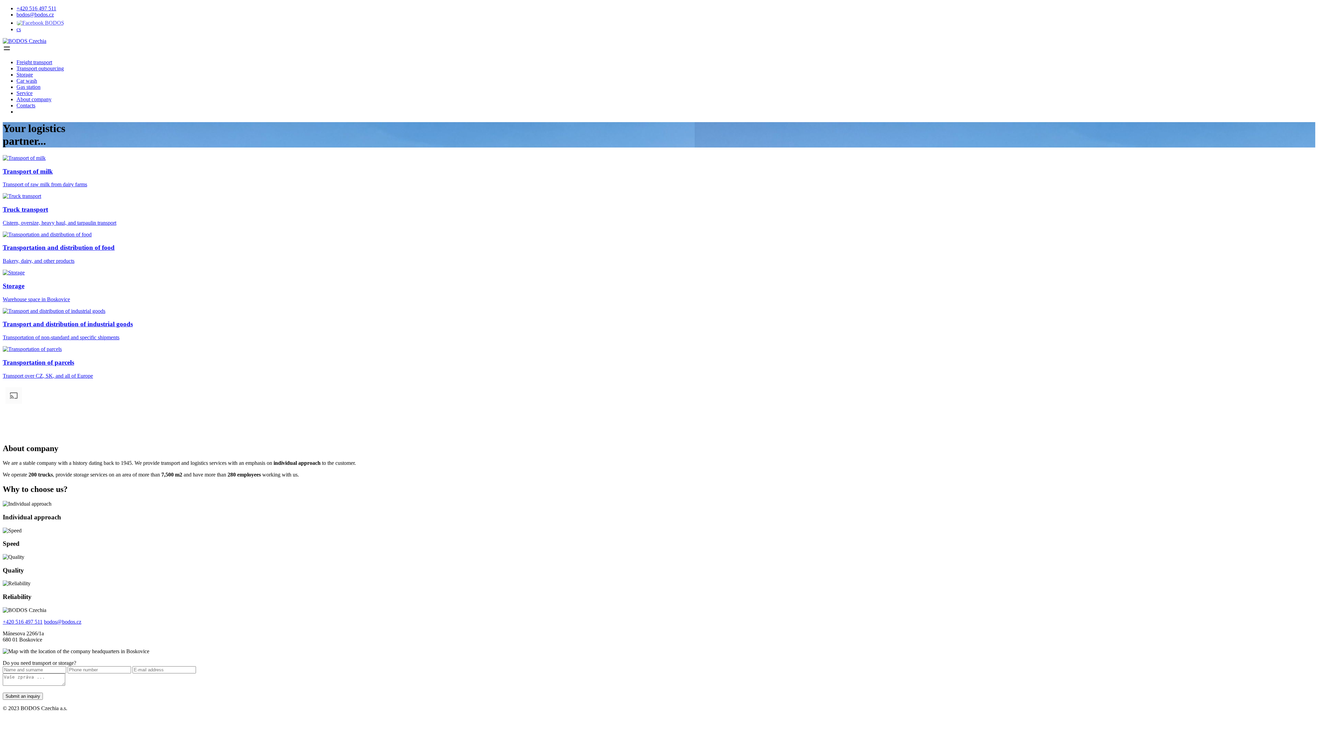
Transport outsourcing (40, 68)
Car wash (26, 81)
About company (33, 99)
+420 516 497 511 (36, 8)
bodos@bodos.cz (35, 14)
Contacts (25, 105)
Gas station (28, 87)
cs (18, 29)
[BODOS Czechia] (24, 41)
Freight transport (34, 62)
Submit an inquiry (22, 696)
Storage (24, 75)
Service (24, 93)
